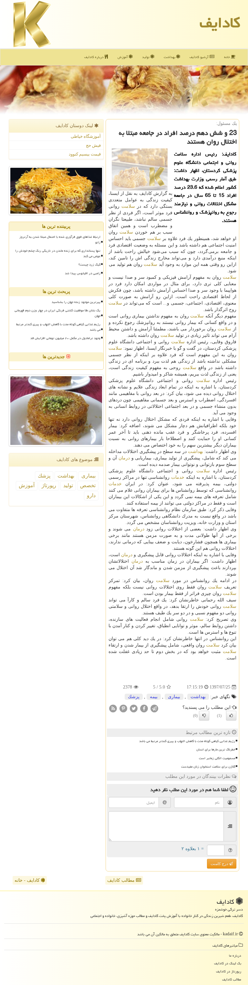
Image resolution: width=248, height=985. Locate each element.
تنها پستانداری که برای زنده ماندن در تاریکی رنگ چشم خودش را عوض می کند (57, 253)
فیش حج (93, 145)
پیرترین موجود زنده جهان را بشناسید (76, 302)
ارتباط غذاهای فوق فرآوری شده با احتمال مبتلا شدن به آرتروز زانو (59, 240)
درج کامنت (220, 863)
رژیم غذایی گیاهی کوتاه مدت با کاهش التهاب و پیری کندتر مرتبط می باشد (187, 741)
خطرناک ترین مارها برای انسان (215, 749)
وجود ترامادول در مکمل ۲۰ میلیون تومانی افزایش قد (65, 338)
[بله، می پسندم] (231, 715)
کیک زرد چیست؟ (89, 264)
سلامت (128, 206)
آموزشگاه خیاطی (86, 136)
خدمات (177, 477)
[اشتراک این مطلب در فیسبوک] (144, 708)
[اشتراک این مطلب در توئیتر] (133, 708)
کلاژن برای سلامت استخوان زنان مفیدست (208, 766)
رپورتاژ (49, 485)
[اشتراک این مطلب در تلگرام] (154, 708)
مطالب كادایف (231, 979)
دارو (91, 495)
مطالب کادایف (121, 880)
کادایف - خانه (28, 880)
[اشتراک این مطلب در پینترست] (123, 708)
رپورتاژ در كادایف (228, 971)
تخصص (88, 485)
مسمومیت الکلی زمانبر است (217, 758)
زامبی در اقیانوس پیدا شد (82, 273)
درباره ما (235, 955)
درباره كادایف (94, 57)
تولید (146, 57)
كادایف (220, 22)
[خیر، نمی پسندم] (204, 715)
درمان (124, 458)
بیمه (154, 696)
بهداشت (170, 57)
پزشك (134, 696)
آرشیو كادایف (200, 57)
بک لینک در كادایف (227, 963)
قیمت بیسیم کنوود (85, 154)
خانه (227, 57)
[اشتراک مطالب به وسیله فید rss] (113, 708)
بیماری (174, 696)
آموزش (123, 57)
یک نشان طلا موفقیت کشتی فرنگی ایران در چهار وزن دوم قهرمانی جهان (57, 313)
